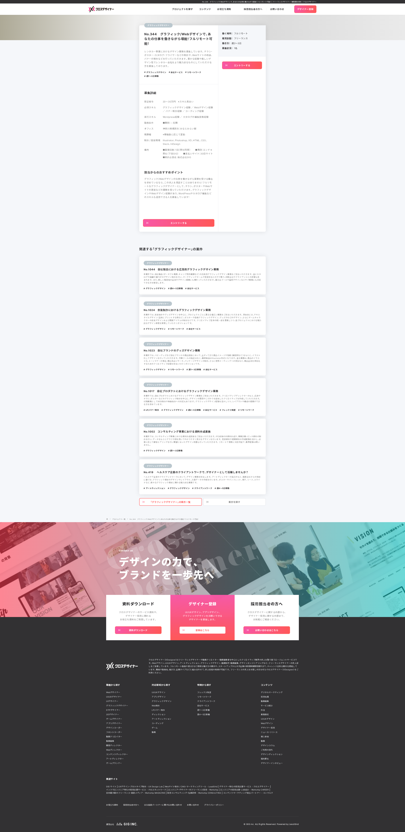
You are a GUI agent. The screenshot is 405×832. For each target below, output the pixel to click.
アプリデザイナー (114, 723)
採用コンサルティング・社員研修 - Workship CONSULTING (194, 792)
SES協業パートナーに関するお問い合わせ (163, 804)
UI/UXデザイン (158, 692)
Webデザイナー (113, 692)
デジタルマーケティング (272, 692)
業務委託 (265, 714)
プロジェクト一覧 (118, 519)
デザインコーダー (114, 727)
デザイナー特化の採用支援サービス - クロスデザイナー (244, 786)
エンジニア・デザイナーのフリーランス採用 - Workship (193, 789)
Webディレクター (114, 749)
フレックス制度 (204, 692)
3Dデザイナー (112, 714)
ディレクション (158, 714)
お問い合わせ (193, 804)
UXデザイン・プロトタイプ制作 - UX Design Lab (140, 786)
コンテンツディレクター (117, 754)
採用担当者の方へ (131, 804)
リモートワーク (204, 696)
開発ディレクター (114, 745)
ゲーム (155, 727)
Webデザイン (267, 723)
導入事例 (265, 736)
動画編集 (110, 741)
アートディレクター (115, 758)
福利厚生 (265, 758)
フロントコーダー (114, 732)
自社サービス (203, 705)
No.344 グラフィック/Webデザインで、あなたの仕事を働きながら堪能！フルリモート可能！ (164, 519)
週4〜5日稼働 (203, 714)
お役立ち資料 (112, 804)
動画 (154, 732)
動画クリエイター (114, 736)
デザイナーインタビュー (272, 763)
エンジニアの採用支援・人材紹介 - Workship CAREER (244, 789)
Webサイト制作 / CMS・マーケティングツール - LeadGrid (191, 786)
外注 (263, 710)
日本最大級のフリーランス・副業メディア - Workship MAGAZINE (135, 792)
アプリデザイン (159, 696)
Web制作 (156, 705)
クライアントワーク (206, 701)
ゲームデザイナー (114, 718)
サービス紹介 (267, 705)
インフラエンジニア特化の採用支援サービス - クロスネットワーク (136, 789)
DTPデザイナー (113, 710)
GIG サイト (111, 786)
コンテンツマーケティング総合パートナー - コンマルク (248, 792)
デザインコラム (268, 745)
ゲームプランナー (114, 763)
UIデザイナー (112, 701)
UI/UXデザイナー (114, 696)
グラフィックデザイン (162, 701)
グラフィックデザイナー (117, 705)
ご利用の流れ (267, 749)
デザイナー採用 (268, 727)
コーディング (158, 723)
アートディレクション (161, 718)
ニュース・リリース (269, 732)
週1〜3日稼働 (203, 710)
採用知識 (265, 696)
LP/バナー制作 (158, 710)
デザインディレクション (272, 754)
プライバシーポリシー (214, 804)
